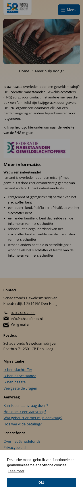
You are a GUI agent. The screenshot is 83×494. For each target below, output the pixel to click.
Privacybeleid (15, 447)
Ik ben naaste (15, 382)
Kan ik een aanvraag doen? (26, 405)
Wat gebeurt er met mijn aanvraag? (33, 417)
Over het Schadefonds (22, 441)
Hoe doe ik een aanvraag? (25, 411)
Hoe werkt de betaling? (23, 424)
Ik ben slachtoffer (18, 369)
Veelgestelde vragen (20, 388)
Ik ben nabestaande (20, 375)
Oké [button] (41, 482)
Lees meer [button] (16, 471)
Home (24, 71)
